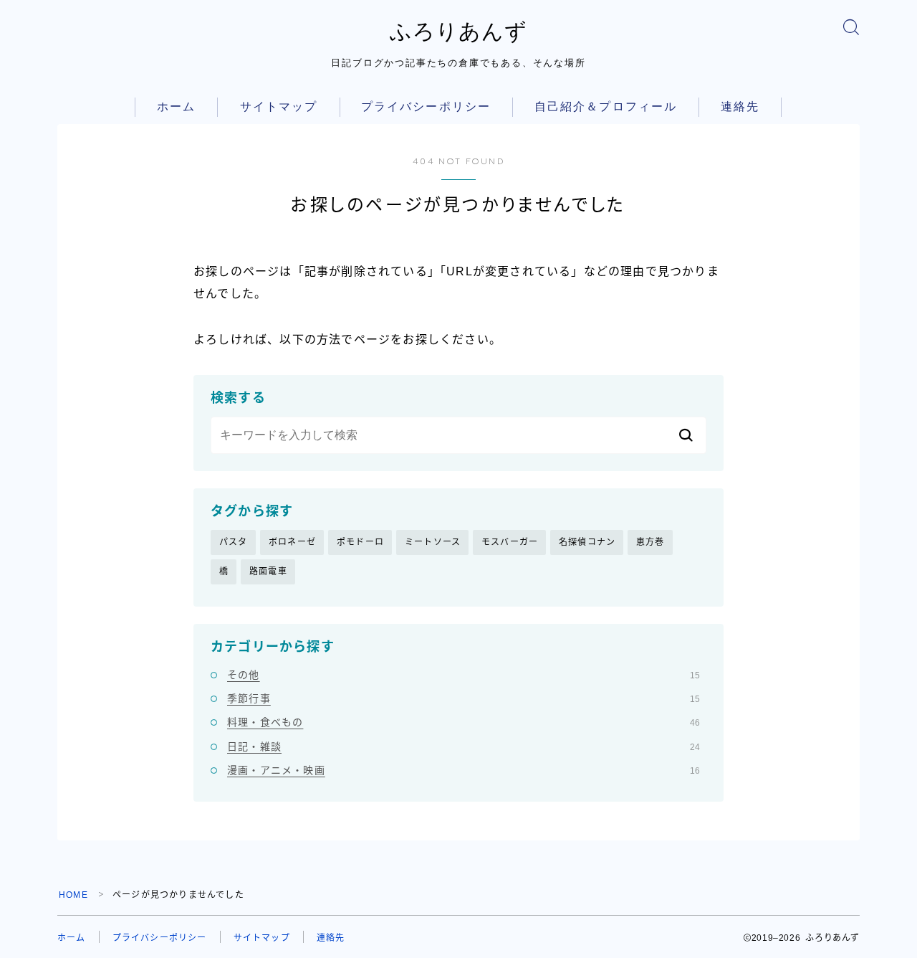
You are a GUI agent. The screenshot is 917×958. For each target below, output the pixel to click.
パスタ (233, 542)
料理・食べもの (463, 722)
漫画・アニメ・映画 (463, 770)
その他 (463, 674)
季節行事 (463, 698)
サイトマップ (279, 106)
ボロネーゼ (292, 542)
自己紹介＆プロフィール (605, 106)
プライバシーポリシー (426, 106)
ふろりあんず (458, 31)
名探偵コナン (587, 542)
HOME (73, 895)
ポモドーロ (360, 542)
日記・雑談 (463, 746)
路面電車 (268, 571)
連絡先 (740, 106)
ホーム (176, 106)
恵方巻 (650, 542)
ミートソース (433, 542)
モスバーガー (509, 542)
